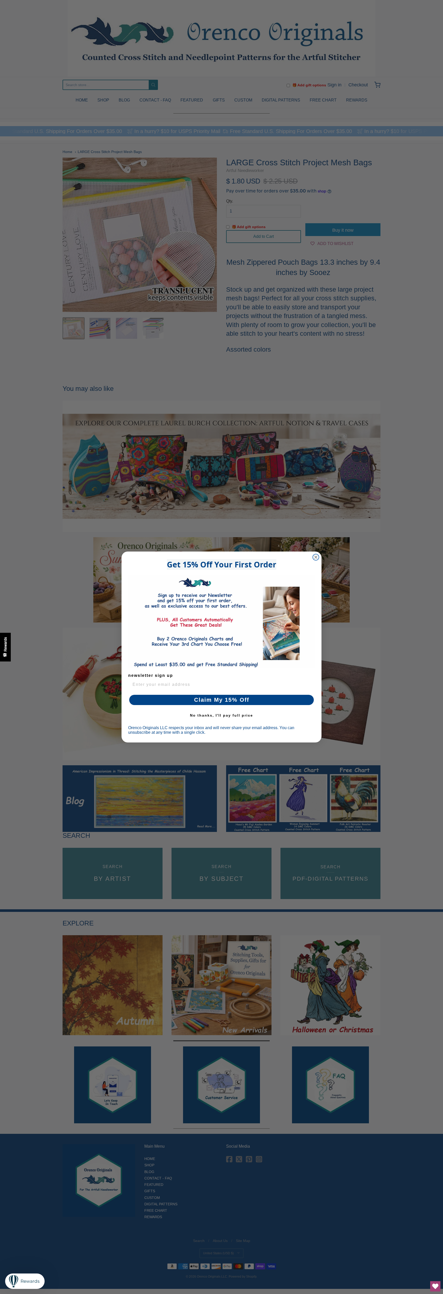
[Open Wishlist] (435, 1286)
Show (5, 647)
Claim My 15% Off (221, 700)
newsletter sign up (150, 675)
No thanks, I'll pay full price (221, 715)
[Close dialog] (316, 557)
